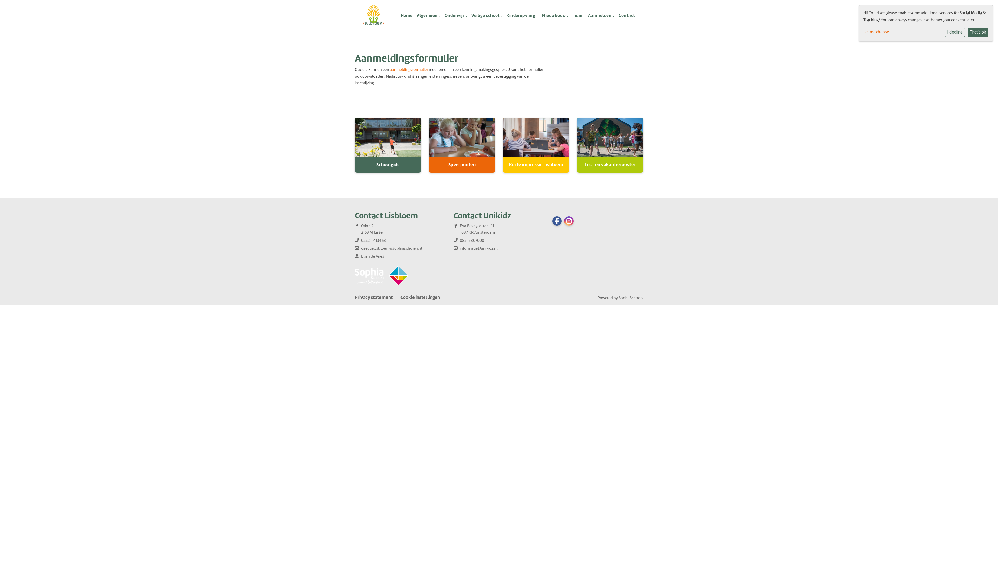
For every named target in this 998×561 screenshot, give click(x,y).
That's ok (978, 32)
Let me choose (876, 32)
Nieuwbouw (554, 15)
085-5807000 (472, 240)
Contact (627, 15)
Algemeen (428, 15)
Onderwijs (455, 15)
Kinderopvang (521, 15)
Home (407, 15)
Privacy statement (374, 297)
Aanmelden (600, 15)
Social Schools (631, 297)
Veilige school (485, 15)
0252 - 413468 (373, 240)
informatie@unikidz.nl (478, 248)
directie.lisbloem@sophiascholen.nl (391, 248)
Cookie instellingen (420, 297)
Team (578, 15)
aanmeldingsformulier (409, 69)
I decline (955, 32)
